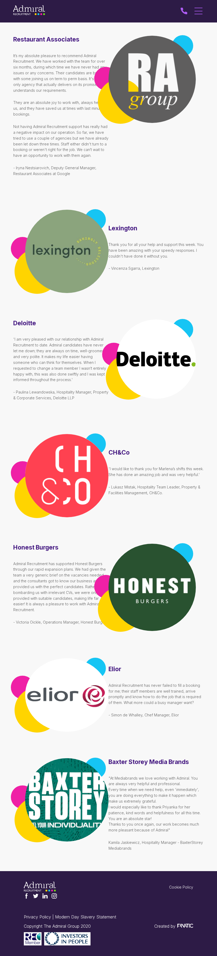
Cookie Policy (181, 887)
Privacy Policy (37, 917)
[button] (198, 11)
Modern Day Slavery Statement (85, 917)
